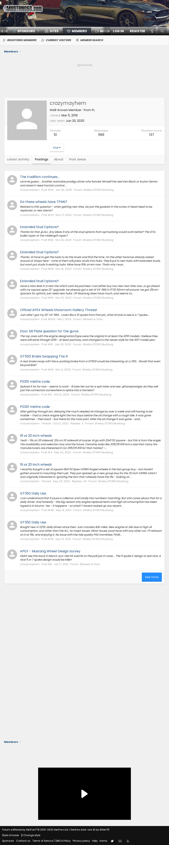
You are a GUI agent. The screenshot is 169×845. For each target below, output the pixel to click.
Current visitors (58, 40)
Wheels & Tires (93, 319)
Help (94, 841)
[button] (25, 31)
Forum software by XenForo (35, 829)
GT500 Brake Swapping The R (44, 356)
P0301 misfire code (35, 381)
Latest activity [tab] (18, 159)
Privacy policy (81, 841)
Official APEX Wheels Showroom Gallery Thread (58, 310)
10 (55, 134)
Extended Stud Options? (39, 227)
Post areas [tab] (77, 159)
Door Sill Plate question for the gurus (49, 331)
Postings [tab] (41, 159)
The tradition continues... (39, 176)
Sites (54, 31)
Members (79, 31)
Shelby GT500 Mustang (98, 190)
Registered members (21, 40)
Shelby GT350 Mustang (98, 215)
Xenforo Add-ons (90, 829)
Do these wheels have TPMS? (43, 201)
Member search (91, 40)
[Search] (162, 31)
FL (93, 110)
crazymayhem (30, 190)
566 (101, 134)
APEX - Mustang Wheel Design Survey (50, 551)
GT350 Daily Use (33, 493)
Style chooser (10, 835)
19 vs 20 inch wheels (36, 435)
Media (105, 31)
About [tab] (58, 159)
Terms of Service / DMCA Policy (51, 841)
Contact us (23, 841)
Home (103, 841)
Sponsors (8, 841)
